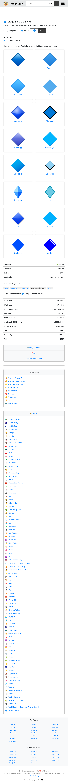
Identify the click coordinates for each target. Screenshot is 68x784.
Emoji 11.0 (55, 754)
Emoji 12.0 (12, 757)
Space (9, 653)
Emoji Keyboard (34, 347)
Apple (18, 68)
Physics (9, 626)
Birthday (9, 436)
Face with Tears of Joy (14, 378)
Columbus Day (12, 473)
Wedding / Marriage (13, 690)
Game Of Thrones (13, 519)
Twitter (50, 94)
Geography (10, 526)
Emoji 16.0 (34, 763)
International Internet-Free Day (17, 563)
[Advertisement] (34, 13)
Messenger (50, 147)
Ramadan (10, 640)
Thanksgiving (11, 677)
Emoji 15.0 (55, 760)
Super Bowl (11, 673)
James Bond (11, 573)
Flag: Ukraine (11, 403)
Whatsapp (18, 147)
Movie (9, 606)
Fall (8, 496)
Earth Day (10, 486)
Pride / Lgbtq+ (12, 630)
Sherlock (10, 650)
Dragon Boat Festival (14, 483)
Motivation (10, 603)
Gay (8, 523)
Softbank (18, 253)
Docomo (34, 739)
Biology (9, 432)
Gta (8, 516)
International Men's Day (15, 566)
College (9, 469)
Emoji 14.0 (34, 760)
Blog (34, 353)
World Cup (10, 703)
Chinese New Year (13, 459)
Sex (8, 647)
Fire (7, 400)
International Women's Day (16, 570)
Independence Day (13, 560)
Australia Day (11, 422)
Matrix (9, 590)
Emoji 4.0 (13, 754)
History (9, 553)
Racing (9, 637)
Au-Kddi (49, 253)
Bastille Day (11, 426)
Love (8, 583)
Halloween (10, 536)
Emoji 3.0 (55, 752)
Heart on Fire (11, 390)
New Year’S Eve (12, 610)
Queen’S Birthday (13, 633)
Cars (8, 453)
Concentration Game (34, 358)
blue (6, 288)
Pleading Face (11, 387)
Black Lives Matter (13, 442)
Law (8, 580)
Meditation (10, 593)
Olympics (10, 616)
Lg (18, 226)
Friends (9, 513)
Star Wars (10, 667)
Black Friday (11, 439)
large (49, 288)
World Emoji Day (12, 710)
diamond (14, 288)
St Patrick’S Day (12, 660)
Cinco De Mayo (12, 466)
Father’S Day (11, 503)
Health (9, 546)
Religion (9, 643)
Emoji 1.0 (13, 752)
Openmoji (50, 173)
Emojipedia (12, 741)
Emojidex (18, 200)
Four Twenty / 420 (13, 509)
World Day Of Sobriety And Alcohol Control (22, 707)
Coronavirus (11, 476)
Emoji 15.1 (12, 763)
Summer (10, 670)
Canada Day (11, 446)
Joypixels (18, 173)
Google (50, 68)
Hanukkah (10, 539)
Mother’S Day (11, 600)
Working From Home (14, 700)
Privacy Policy (34, 776)
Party (8, 620)
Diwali (9, 479)
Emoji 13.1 (12, 760)
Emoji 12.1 (34, 757)
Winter (9, 693)
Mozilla (50, 226)
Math (8, 586)
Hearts (9, 550)
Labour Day (11, 576)
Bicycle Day (11, 429)
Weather (9, 687)
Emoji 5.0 (34, 754)
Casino (9, 456)
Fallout (9, 499)
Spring (9, 657)
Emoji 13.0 (55, 757)
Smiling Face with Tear (14, 384)
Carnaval (10, 449)
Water (9, 683)
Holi (8, 556)
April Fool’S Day (12, 419)
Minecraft (10, 596)
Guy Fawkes (11, 533)
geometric (24, 288)
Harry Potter (11, 543)
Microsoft (50, 120)
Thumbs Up (10, 397)
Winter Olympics (12, 697)
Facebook (18, 94)
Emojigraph (16, 4)
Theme (34, 413)
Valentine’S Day (12, 680)
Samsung (18, 120)
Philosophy (10, 623)
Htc (50, 200)
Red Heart (10, 394)
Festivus (9, 506)
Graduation (10, 529)
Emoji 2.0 (34, 752)
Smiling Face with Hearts (15, 381)
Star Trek (10, 663)
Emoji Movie (11, 493)
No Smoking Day (12, 613)
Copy (42, 30)
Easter (9, 489)
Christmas (10, 463)
